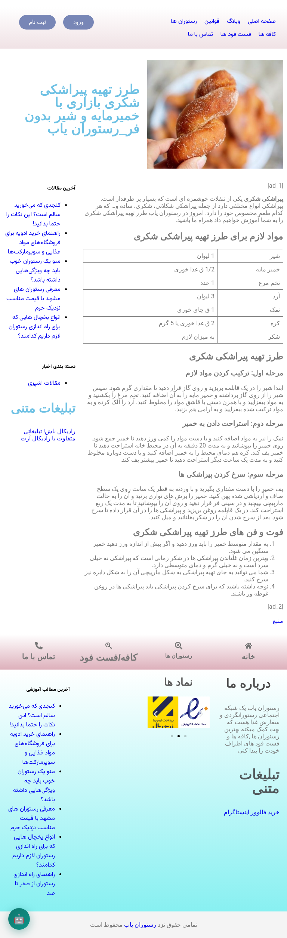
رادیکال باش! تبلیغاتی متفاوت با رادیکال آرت (47, 435)
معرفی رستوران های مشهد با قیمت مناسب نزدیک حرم (33, 299)
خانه (248, 656)
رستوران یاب (140, 924)
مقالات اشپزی (44, 383)
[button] (155, 714)
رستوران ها (178, 655)
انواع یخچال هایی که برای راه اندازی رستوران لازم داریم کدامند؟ (35, 327)
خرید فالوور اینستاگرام (252, 812)
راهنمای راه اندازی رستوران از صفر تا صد (34, 884)
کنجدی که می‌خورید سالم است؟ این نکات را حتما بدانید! (33, 215)
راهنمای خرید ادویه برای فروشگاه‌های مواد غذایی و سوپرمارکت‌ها (33, 243)
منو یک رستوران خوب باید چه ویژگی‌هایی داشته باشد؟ (35, 271)
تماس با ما (38, 656)
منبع (278, 620)
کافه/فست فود (109, 657)
